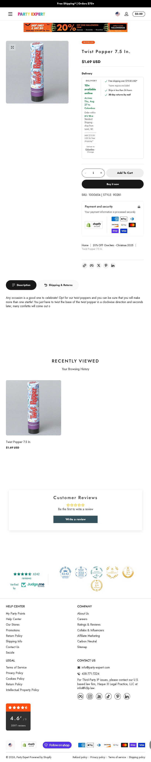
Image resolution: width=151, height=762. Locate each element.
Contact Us (12, 647)
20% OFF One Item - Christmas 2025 (113, 245)
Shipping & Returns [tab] (60, 285)
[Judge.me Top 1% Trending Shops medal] (97, 585)
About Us (83, 614)
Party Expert (23, 757)
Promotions (13, 630)
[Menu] (10, 14)
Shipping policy (137, 757)
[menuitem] (40, 614)
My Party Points (15, 614)
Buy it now (113, 184)
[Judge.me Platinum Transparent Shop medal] (97, 572)
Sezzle (10, 653)
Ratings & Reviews (89, 625)
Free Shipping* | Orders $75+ (75, 3)
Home (85, 245)
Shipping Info (14, 641)
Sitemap (82, 647)
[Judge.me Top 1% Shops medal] (128, 572)
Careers (82, 619)
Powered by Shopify (40, 757)
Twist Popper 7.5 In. (18, 442)
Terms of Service (16, 668)
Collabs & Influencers (90, 630)
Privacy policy (97, 757)
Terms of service (117, 757)
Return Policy (14, 636)
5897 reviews (18, 725)
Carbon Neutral (87, 641)
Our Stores (13, 625)
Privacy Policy (14, 673)
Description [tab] (23, 285)
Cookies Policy (15, 679)
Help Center (13, 619)
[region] (75, 4)
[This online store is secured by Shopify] (94, 225)
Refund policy (80, 757)
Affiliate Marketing (88, 636)
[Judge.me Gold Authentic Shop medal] (112, 572)
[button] (117, 14)
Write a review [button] (76, 519)
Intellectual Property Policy (22, 690)
